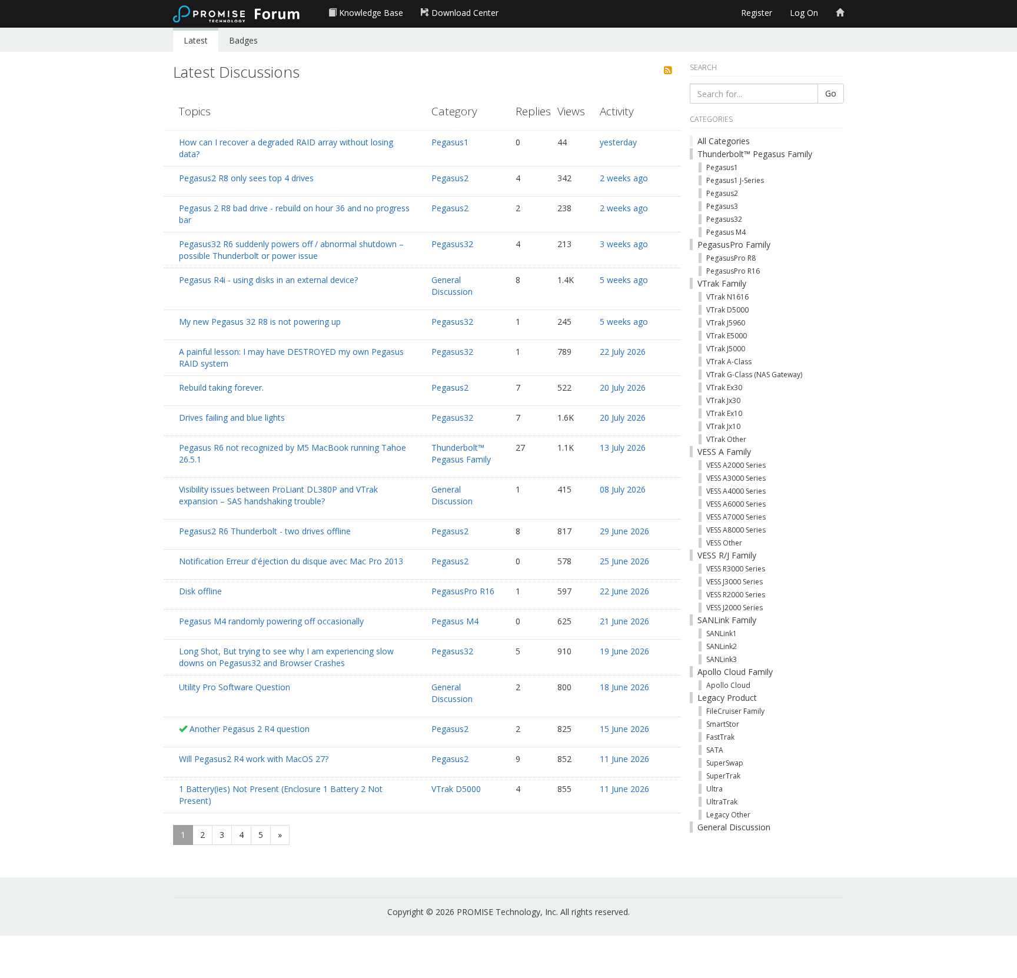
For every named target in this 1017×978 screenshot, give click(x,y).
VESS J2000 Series (734, 608)
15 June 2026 (624, 728)
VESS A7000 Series (736, 517)
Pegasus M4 (454, 621)
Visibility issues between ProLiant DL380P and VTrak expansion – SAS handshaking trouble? (278, 495)
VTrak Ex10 (724, 413)
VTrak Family (721, 283)
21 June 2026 (624, 621)
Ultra (714, 789)
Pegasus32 (452, 244)
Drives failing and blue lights (232, 417)
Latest (196, 40)
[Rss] (668, 70)
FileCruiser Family (735, 711)
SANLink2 (721, 646)
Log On (804, 12)
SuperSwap (724, 763)
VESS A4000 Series (736, 491)
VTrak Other (726, 439)
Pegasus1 (449, 142)
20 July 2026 (623, 387)
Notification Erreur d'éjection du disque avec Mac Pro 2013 (291, 561)
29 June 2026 (624, 531)
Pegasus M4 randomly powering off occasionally (271, 621)
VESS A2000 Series (736, 465)
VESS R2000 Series (735, 595)
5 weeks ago (624, 279)
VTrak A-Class (729, 362)
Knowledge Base (370, 12)
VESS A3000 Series (736, 478)
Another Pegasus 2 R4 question (250, 728)
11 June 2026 (624, 758)
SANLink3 (721, 659)
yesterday (618, 142)
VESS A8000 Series (736, 530)
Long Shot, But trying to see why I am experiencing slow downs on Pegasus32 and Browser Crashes (286, 657)
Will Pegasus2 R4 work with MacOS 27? (253, 758)
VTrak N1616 (727, 297)
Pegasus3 (722, 206)
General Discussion (452, 285)
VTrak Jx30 (723, 400)
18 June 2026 (624, 687)
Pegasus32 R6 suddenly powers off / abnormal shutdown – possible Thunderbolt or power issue (291, 249)
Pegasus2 (449, 178)
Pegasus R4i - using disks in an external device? (268, 279)
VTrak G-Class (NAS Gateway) (754, 375)
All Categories (723, 141)
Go (830, 93)
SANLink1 (721, 633)
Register (756, 12)
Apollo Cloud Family (735, 671)
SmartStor (722, 724)
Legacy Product (727, 697)
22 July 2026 (623, 351)
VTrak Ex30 (724, 387)
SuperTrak (723, 776)
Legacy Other (728, 815)
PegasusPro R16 (462, 591)
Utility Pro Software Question (234, 687)
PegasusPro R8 (731, 258)
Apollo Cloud (728, 685)
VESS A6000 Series (736, 504)
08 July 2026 (623, 489)
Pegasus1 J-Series (735, 180)
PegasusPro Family (733, 244)
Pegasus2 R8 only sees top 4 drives (246, 178)
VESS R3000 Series (735, 569)
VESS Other (724, 543)
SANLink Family (726, 620)
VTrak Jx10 (723, 426)
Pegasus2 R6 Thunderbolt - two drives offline (265, 531)
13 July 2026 (623, 447)
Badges (243, 40)
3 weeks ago (624, 244)
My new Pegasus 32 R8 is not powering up (260, 321)
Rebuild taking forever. (221, 387)
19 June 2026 (624, 651)
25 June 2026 (624, 561)
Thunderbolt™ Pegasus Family (461, 453)
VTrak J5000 (725, 349)
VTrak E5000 (726, 336)
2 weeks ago (624, 178)
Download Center (463, 12)
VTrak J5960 (725, 323)
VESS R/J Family (726, 555)
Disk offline (200, 591)
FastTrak (720, 737)
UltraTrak (721, 802)
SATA (714, 750)
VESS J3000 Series (734, 582)
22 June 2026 (624, 591)
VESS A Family (724, 451)
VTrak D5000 (456, 788)
